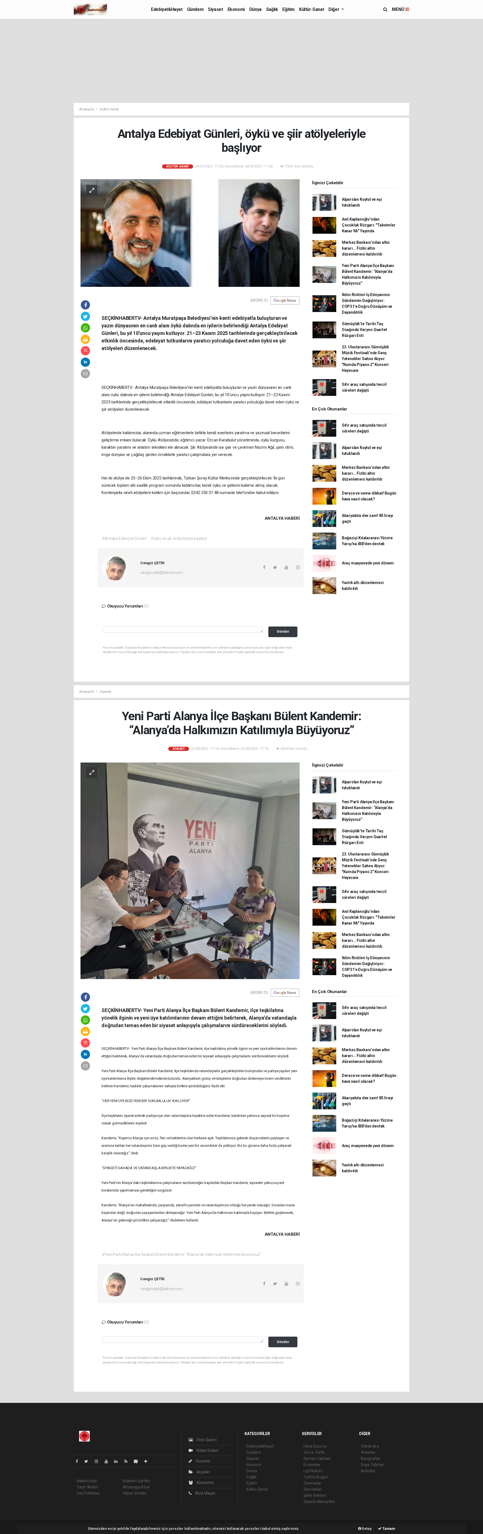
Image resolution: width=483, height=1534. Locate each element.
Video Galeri (206, 1450)
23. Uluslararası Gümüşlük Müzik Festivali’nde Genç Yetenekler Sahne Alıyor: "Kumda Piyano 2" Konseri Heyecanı (365, 359)
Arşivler (203, 1472)
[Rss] (128, 1461)
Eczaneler (312, 1464)
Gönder (283, 631)
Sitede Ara (370, 1446)
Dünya (255, 9)
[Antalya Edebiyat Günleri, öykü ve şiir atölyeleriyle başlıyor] (190, 232)
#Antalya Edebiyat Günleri (124, 538)
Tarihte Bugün (316, 1477)
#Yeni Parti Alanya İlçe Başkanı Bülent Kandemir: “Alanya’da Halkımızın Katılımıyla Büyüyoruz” (181, 1254)
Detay (366, 1528)
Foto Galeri (206, 1440)
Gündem (195, 9)
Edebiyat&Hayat (166, 9)
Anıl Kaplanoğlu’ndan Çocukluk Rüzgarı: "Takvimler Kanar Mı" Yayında (369, 225)
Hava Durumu (315, 1446)
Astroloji (368, 1471)
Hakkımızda (87, 1481)
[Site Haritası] (138, 1461)
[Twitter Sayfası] (88, 1461)
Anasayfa (87, 109)
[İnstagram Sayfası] (99, 1461)
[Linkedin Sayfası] (118, 1461)
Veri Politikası (88, 1493)
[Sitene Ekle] (148, 1461)
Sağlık (272, 9)
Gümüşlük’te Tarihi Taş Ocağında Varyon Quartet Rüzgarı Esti (364, 330)
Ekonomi (236, 9)
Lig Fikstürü (313, 1471)
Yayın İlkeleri (87, 1487)
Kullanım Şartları (136, 1481)
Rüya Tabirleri (372, 1464)
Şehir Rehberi (315, 1495)
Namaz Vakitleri (317, 1458)
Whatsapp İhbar (136, 1487)
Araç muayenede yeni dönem (368, 563)
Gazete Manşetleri (319, 1501)
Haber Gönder (134, 1493)
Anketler (368, 1452)
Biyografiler (371, 1458)
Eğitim (288, 9)
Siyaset (215, 9)
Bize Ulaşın (205, 1493)
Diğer (334, 9)
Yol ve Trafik (314, 1452)
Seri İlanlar (313, 1489)
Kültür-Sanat (311, 9)
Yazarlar (203, 1461)
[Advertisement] (241, 61)
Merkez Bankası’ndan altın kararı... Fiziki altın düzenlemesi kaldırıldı (366, 248)
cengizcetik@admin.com (161, 572)
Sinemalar (312, 1483)
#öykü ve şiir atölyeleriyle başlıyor (179, 538)
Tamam (388, 1528)
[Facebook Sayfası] (79, 1461)
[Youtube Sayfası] (108, 1461)
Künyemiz (205, 1482)
